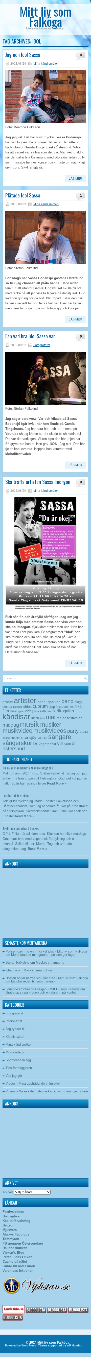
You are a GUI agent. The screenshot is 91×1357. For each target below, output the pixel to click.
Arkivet (8, 1192)
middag (11, 725)
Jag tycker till (15, 1029)
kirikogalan (63, 710)
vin (60, 743)
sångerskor (17, 742)
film (6, 711)
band (67, 701)
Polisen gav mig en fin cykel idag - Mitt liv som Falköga (46, 951)
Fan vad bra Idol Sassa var (30, 336)
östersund (14, 748)
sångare (59, 736)
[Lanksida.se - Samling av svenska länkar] (14, 1312)
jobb (28, 711)
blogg (78, 702)
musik (29, 724)
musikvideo (17, 730)
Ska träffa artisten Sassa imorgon (37, 481)
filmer (13, 711)
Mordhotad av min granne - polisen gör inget (43, 955)
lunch (35, 718)
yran (67, 744)
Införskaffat (14, 1021)
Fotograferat (41, 345)
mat (51, 717)
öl (73, 743)
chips (27, 707)
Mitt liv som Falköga (46, 16)
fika (78, 706)
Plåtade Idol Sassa (22, 195)
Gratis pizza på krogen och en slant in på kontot (41, 992)
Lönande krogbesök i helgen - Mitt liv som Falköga (42, 989)
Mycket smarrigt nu (50, 962)
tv (35, 743)
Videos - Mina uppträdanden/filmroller (33, 1083)
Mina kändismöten (46, 63)
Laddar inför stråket (16, 795)
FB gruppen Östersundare (23, 1243)
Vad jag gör (14, 1076)
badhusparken (48, 702)
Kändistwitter (15, 1037)
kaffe (43, 711)
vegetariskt (47, 744)
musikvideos (49, 730)
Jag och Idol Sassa (22, 54)
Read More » (56, 783)
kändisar (16, 717)
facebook (62, 707)
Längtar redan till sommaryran (33, 981)
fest (72, 707)
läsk (42, 718)
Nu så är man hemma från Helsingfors (28, 767)
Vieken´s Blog (13, 1252)
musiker (50, 724)
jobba (35, 711)
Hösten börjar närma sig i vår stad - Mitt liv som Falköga (47, 978)
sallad (6, 737)
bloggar (17, 706)
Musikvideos (15, 1052)
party (73, 731)
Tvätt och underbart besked (21, 828)
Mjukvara (10, 1230)
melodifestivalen (69, 718)
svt (45, 737)
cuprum (40, 706)
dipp (52, 707)
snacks (15, 738)
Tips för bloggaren (19, 1068)
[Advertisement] (34, 902)
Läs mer (75, 178)
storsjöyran (31, 737)
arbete (8, 702)
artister (25, 700)
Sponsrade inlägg (18, 1060)
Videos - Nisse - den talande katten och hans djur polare (47, 1091)
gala (21, 711)
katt (50, 711)
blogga (7, 707)
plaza (84, 731)
